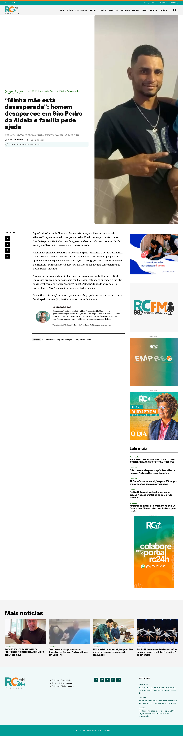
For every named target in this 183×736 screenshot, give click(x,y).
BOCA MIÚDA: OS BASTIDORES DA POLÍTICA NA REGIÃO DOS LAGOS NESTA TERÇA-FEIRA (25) (24, 652)
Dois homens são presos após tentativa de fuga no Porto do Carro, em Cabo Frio (68, 652)
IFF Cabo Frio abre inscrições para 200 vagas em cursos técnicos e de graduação (113, 652)
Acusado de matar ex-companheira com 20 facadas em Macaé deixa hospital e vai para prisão (153, 508)
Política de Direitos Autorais (63, 686)
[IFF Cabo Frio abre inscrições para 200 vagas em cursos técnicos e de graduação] (113, 631)
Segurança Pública (58, 91)
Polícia (19, 93)
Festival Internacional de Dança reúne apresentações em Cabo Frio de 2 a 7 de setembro (151, 495)
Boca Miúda (134, 457)
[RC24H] (12, 10)
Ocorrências (10, 93)
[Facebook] (6, 2)
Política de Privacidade (61, 680)
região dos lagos (64, 339)
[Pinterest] (7, 250)
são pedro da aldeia (83, 339)
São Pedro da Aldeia (40, 91)
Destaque (9, 91)
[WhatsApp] (7, 256)
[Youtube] (15, 2)
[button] (174, 10)
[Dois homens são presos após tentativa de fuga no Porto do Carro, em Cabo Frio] (69, 631)
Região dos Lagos (22, 91)
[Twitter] (12, 2)
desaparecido (48, 339)
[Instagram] (9, 2)
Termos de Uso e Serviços (62, 683)
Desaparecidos (73, 91)
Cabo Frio (133, 468)
